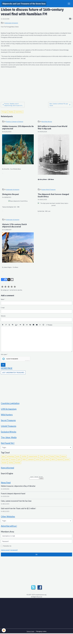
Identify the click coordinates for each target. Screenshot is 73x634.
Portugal (4, 112)
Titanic (41, 456)
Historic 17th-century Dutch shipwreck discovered (14, 225)
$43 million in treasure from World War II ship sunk (52, 127)
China (57, 456)
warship (11, 462)
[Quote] (20, 324)
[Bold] (2, 324)
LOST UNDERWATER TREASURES (13, 373)
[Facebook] (39, 587)
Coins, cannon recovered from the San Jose (16, 501)
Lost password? (14, 550)
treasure (13, 459)
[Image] (33, 324)
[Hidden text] (30, 324)
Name (2, 299)
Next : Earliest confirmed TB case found (59, 104)
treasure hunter (32, 456)
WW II (53, 459)
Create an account (5, 550)
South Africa (19, 112)
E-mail (2, 307)
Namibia (11, 112)
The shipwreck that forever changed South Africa (53, 195)
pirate (17, 456)
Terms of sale (30, 631)
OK (3, 365)
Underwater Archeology (11, 23)
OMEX (24, 459)
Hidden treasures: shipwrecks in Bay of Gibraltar (18, 486)
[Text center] (23, 324)
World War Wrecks (47, 121)
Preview (49, 325)
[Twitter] (33, 587)
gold (19, 459)
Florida (52, 456)
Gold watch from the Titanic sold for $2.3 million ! (18, 508)
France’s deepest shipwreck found (13, 493)
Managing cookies (41, 631)
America (63, 456)
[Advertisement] (36, 83)
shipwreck (60, 459)
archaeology (10, 456)
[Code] (40, 324)
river (46, 456)
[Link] (27, 324)
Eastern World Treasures (49, 189)
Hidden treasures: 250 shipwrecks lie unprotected (18, 127)
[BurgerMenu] (68, 3)
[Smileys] (43, 324)
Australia (17, 462)
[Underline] (9, 324)
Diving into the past (10, 194)
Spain (3, 456)
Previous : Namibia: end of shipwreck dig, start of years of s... (13, 104)
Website (3, 316)
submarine (31, 459)
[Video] (36, 324)
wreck (37, 459)
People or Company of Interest (14, 121)
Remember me (7, 546)
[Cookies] (4, 630)
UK (42, 459)
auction (67, 459)
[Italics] (6, 324)
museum (4, 462)
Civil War (24, 456)
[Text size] (12, 324)
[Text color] (16, 324)
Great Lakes (5, 459)
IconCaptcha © (27, 360)
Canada (47, 459)
